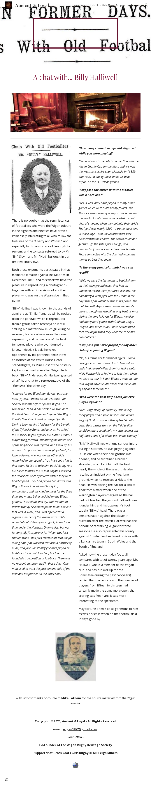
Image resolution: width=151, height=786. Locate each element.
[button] (146, 5)
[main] (75, 77)
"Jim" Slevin (19, 257)
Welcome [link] (79, 5)
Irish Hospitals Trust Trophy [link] (107, 5)
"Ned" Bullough (50, 257)
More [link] (132, 5)
